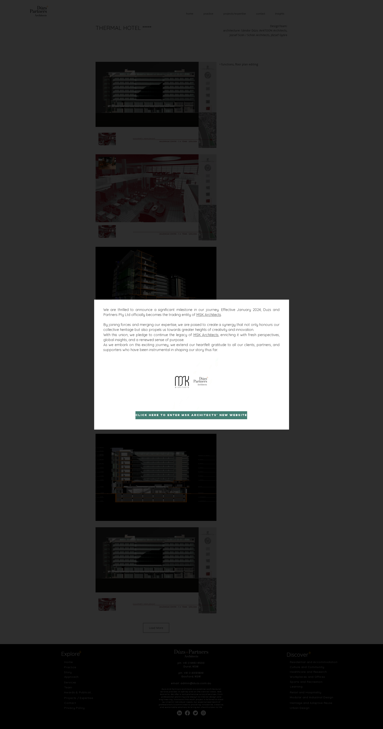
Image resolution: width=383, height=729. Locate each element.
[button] (214, 405)
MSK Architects (208, 314)
